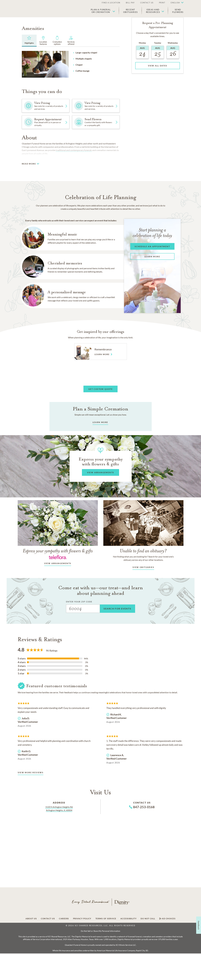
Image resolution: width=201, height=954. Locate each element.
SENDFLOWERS (177, 10)
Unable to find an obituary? (143, 551)
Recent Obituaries (130, 10)
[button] (175, 3)
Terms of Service (105, 918)
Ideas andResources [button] (153, 10)
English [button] (175, 3)
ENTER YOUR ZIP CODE (79, 601)
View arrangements (57, 563)
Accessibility (128, 918)
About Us (31, 918)
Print (162, 3)
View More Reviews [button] (31, 772)
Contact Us (146, 3)
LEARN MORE (100, 422)
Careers (64, 918)
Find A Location (111, 3)
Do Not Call (148, 918)
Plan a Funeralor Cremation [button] (101, 10)
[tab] (29, 40)
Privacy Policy (82, 918)
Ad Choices (168, 918)
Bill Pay (130, 3)
